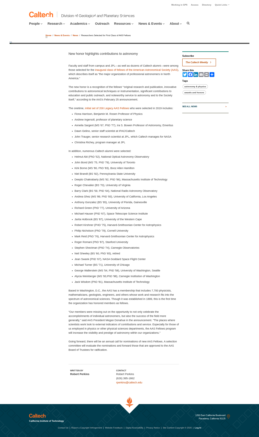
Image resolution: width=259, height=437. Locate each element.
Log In (198, 428)
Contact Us (63, 428)
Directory (206, 5)
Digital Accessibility (134, 428)
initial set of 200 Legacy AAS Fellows (107, 108)
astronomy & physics (195, 86)
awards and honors (194, 92)
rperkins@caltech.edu (129, 382)
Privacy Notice (153, 428)
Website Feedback (114, 428)
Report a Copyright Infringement (86, 428)
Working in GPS (179, 5)
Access (194, 5)
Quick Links (221, 5)
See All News (189, 106)
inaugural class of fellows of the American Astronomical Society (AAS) (136, 69)
